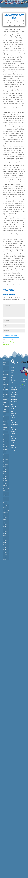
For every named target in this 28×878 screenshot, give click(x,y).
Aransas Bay (5, 363)
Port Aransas (5, 435)
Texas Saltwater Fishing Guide (13, 21)
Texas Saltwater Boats (5, 517)
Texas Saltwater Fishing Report (5, 541)
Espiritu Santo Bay (5, 388)
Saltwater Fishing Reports (5, 478)
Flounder (5, 392)
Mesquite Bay (5, 428)
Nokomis (5, 432)
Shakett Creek (5, 494)
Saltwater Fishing (5, 465)
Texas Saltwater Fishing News (14, 422)
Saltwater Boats (5, 460)
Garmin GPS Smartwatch (6, 404)
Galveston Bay (5, 395)
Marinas (5, 424)
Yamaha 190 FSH (5, 553)
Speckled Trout (5, 499)
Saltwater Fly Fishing (5, 484)
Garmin (5, 399)
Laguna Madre (5, 418)
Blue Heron (5, 371)
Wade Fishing (4, 548)
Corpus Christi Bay (5, 383)
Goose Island (4, 410)
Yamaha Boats (5, 558)
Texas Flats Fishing (5, 506)
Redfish (5, 449)
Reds (4, 452)
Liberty (4, 421)
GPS (4, 414)
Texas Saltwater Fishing (5, 524)
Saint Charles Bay (6, 456)
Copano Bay (6, 374)
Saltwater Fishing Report (5, 471)
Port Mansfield (5, 440)
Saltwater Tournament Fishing (14, 395)
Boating (13, 367)
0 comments (16, 25)
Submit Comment (11, 336)
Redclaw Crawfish (5, 445)
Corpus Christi (5, 378)
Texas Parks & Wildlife (6, 511)
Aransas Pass (5, 368)
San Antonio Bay (6, 489)
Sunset (4, 502)
